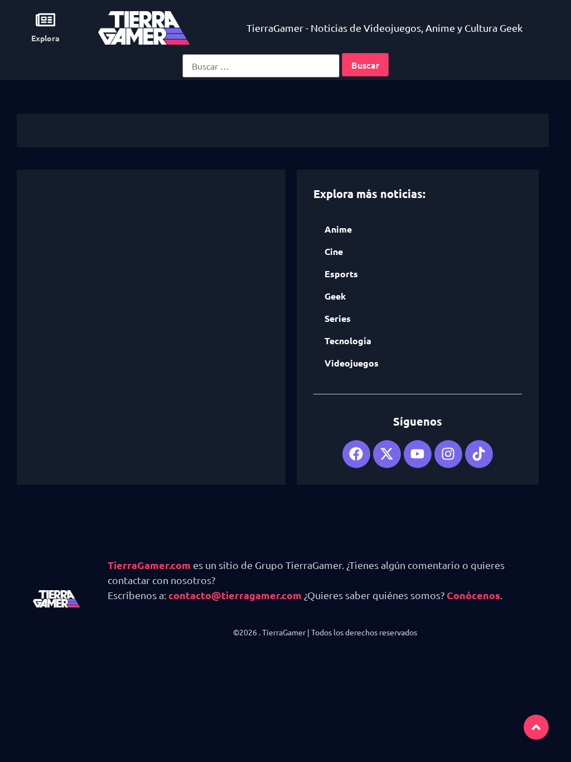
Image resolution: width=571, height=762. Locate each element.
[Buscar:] (261, 66)
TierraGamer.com (149, 564)
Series (338, 318)
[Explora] (45, 20)
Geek (335, 296)
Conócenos (473, 595)
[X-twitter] (387, 454)
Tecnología (348, 340)
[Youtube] (418, 454)
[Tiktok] (479, 454)
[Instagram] (448, 454)
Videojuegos (352, 363)
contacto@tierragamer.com (235, 595)
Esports (341, 273)
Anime (338, 229)
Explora (45, 38)
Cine (334, 251)
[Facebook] (356, 454)
